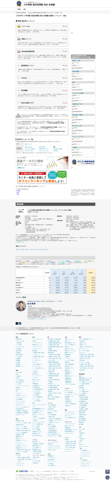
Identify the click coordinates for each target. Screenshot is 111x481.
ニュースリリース (38, 471)
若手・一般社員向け (71, 403)
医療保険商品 (82, 395)
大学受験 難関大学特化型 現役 (55, 346)
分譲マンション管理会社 (22, 428)
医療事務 (53, 414)
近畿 (18, 194)
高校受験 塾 (51, 352)
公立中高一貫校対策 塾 (53, 379)
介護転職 (67, 356)
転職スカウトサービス (70, 350)
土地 (29, 422)
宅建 (50, 416)
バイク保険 (18, 344)
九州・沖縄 (52, 360)
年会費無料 (20, 399)
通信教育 (50, 391)
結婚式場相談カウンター (71, 429)
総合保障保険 (82, 418)
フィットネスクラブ (53, 442)
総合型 (35, 416)
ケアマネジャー (58, 420)
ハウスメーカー (21, 463)
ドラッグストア (52, 458)
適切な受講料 (42, 146)
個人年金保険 (82, 420)
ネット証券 (18, 372)
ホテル (34, 459)
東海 (18, 192)
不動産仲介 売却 (20, 421)
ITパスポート (56, 422)
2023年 (22, 249)
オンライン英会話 (52, 411)
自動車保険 (18, 339)
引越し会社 (35, 373)
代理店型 (19, 343)
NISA (17, 374)
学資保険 (18, 364)
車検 (33, 402)
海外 (38, 457)
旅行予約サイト (36, 441)
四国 (81, 358)
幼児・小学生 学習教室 (53, 397)
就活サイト (67, 341)
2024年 (17, 249)
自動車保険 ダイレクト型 (85, 378)
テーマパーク (68, 451)
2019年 (41, 249)
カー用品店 (50, 463)
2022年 (27, 249)
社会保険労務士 (57, 418)
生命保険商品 (82, 401)
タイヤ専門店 (51, 465)
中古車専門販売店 (38, 389)
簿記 (53, 416)
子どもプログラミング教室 (54, 436)
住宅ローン (18, 389)
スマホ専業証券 (20, 380)
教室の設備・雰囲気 (57, 148)
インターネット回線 (84, 362)
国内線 (35, 451)
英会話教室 (50, 409)
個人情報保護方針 (47, 471)
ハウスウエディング (70, 423)
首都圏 (18, 190)
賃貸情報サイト (20, 436)
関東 (75, 441)
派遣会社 (67, 362)
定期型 (86, 397)
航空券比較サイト (37, 445)
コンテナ (36, 370)
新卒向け (68, 405)
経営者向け (69, 400)
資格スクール (51, 424)
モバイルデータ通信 (84, 350)
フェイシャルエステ (70, 413)
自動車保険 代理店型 (84, 380)
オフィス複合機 (36, 429)
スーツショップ (52, 461)
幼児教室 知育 (51, 399)
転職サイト (67, 346)
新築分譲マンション (21, 448)
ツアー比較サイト (37, 453)
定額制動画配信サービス (38, 408)
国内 (35, 457)
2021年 (32, 249)
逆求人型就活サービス (70, 343)
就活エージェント (69, 339)
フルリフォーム (21, 444)
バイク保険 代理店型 (84, 383)
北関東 (23, 457)
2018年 (46, 249)
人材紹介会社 (68, 379)
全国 (74, 447)
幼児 (50, 407)
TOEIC (50, 418)
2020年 (36, 249)
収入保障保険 (83, 405)
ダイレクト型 (20, 341)
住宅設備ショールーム (21, 440)
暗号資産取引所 (20, 409)
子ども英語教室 (52, 405)
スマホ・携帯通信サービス (86, 339)
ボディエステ (68, 415)
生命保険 (18, 358)
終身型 (81, 397)
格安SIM (82, 341)
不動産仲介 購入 (20, 424)
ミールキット (35, 354)
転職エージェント (69, 352)
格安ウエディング (69, 425)
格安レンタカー (36, 379)
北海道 (50, 354)
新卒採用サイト (69, 373)
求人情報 (71, 471)
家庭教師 (50, 395)
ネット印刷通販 (69, 392)
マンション (20, 422)
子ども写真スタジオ (37, 410)
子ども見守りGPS (37, 435)
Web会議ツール (69, 396)
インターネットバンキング (22, 385)
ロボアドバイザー (20, 414)
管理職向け (69, 402)
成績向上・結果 (28, 146)
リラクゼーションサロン (54, 446)
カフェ (34, 406)
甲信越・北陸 (56, 356)
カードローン (19, 393)
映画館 (66, 439)
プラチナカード (85, 456)
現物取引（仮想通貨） (22, 411)
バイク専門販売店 (38, 397)
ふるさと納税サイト (37, 364)
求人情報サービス (69, 368)
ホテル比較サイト (37, 447)
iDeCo (80, 436)
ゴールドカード (21, 403)
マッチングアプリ (69, 433)
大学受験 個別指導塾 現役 (54, 343)
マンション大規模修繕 (21, 432)
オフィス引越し (36, 426)
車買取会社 (35, 383)
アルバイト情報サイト (70, 344)
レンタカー (35, 377)
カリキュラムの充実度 (30, 148)
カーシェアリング (37, 375)
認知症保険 (82, 412)
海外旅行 (41, 443)
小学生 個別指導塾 (52, 387)
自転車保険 (18, 350)
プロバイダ (82, 352)
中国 (92, 356)
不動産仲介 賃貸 (20, 434)
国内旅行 (36, 443)
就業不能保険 (82, 411)
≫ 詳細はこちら (20, 242)
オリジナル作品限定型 (39, 418)
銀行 (18, 378)
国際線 (40, 451)
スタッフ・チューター (44, 150)
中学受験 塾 (51, 372)
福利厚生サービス (37, 431)
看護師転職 (67, 354)
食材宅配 (34, 350)
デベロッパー (20, 465)
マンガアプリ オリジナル (38, 422)
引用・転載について (64, 471)
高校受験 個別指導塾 (53, 362)
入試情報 (55, 150)
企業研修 (67, 398)
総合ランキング (28, 144)
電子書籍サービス (37, 412)
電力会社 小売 (36, 433)
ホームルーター (83, 348)
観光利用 (36, 463)
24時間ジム (51, 444)
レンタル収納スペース (39, 368)
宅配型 (35, 372)
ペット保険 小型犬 (83, 391)
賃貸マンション (20, 438)
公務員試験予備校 (52, 432)
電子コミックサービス (38, 414)
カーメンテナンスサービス (39, 404)
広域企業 (82, 360)
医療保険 (18, 360)
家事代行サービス (37, 344)
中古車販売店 (35, 387)
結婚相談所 (67, 427)
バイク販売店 (35, 395)
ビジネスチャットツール (71, 394)
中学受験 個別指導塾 (53, 375)
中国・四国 (28, 459)
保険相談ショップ (20, 366)
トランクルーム (36, 366)
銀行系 (18, 395)
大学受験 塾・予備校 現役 (54, 339)
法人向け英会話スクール (54, 434)
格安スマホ (83, 343)
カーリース (35, 381)
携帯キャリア (83, 344)
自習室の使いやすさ (43, 148)
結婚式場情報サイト (70, 431)
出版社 (35, 420)
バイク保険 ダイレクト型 (85, 382)
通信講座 (50, 412)
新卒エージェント (69, 376)
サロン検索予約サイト (70, 417)
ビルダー (19, 455)
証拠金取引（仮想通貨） (23, 412)
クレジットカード (20, 397)
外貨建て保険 (82, 414)
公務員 (50, 422)
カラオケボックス (69, 449)
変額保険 (81, 422)
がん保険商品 (82, 407)
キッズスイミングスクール (54, 448)
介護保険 (81, 416)
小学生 (59, 393)
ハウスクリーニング (37, 346)
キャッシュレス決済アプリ (22, 407)
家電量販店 (50, 456)
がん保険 (18, 362)
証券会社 (19, 376)
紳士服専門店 (51, 459)
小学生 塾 (50, 383)
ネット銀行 (18, 383)
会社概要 (31, 471)
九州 (29, 430)
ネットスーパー (36, 358)
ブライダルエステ (69, 412)
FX (16, 391)
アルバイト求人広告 (70, 384)
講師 (73, 82)
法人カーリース (69, 390)
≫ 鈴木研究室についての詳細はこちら (37, 318)
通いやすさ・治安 (29, 150)
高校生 (50, 393)
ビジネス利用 (37, 461)
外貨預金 (18, 387)
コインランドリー (37, 348)
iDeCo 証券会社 (20, 382)
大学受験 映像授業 (52, 350)
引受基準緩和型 (84, 399)
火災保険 (18, 352)
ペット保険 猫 (82, 393)
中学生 (55, 393)
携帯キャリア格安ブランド (87, 346)
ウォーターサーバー (37, 339)
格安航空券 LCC (36, 449)
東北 (19, 457)
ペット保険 (18, 356)
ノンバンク (24, 395)
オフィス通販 (35, 428)
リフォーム (18, 442)
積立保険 (81, 424)
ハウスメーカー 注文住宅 (22, 451)
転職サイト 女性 (69, 348)
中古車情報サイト (37, 385)
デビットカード (20, 405)
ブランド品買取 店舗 (37, 424)
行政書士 (51, 420)
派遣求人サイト (69, 366)
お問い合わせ (55, 471)
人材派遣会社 (68, 382)
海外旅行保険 (19, 354)
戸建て (25, 422)
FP (49, 414)
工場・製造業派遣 (69, 364)
